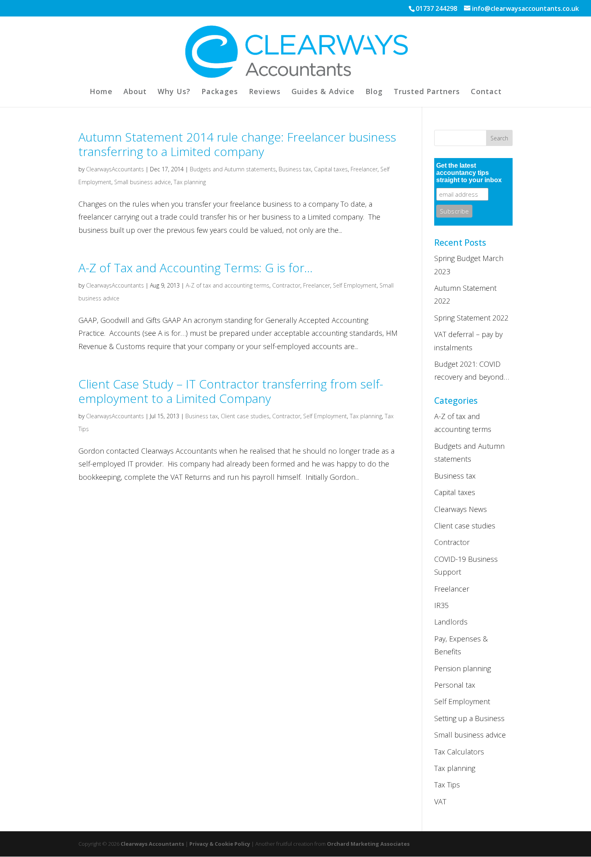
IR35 (441, 605)
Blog (374, 92)
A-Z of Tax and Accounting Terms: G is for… (195, 267)
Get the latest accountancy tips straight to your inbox (469, 172)
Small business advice (142, 182)
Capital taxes (331, 169)
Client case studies (245, 416)
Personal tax (454, 685)
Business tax (295, 169)
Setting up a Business (469, 718)
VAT (440, 801)
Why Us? (174, 92)
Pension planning (462, 668)
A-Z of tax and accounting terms (227, 285)
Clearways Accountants (152, 843)
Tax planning (190, 182)
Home (101, 92)
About (135, 92)
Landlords (451, 622)
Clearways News (460, 509)
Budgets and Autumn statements (233, 169)
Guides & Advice (323, 92)
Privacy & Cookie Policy (219, 843)
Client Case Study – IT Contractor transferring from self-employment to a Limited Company (230, 391)
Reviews (265, 92)
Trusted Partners (427, 92)
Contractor (286, 285)
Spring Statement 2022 (471, 318)
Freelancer (364, 169)
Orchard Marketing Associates (368, 843)
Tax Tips (447, 784)
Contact (486, 92)
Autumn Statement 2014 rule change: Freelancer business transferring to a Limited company (237, 144)
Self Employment (355, 285)
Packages (219, 92)
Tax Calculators (459, 751)
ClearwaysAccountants (115, 169)
